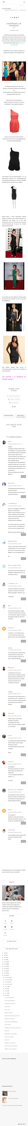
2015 (5, 962)
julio (6, 988)
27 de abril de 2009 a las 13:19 (14, 543)
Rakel (10, 809)
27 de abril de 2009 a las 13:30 (14, 586)
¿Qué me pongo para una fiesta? (12, 1015)
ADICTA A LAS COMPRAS (15, 789)
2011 (5, 970)
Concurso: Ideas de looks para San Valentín (12, 1105)
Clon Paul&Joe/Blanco (10, 1000)
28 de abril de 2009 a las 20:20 (14, 812)
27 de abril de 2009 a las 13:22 (14, 567)
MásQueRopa (12, 541)
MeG (9, 605)
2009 (5, 975)
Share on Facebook (14, 395)
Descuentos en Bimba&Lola (11, 1021)
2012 (5, 968)
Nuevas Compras (9, 1012)
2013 (5, 966)
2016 (5, 959)
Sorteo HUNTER (12, 1091)
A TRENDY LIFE (13, 583)
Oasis (22, 176)
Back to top (21, 1124)
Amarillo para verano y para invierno (13, 1027)
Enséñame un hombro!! (10, 1003)
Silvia (10, 735)
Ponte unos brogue (9, 1036)
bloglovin (5, 929)
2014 (5, 964)
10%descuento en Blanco (11, 1049)
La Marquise (12, 503)
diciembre (7, 977)
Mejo (9, 441)
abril (6, 995)
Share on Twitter (15, 399)
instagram (12, 929)
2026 (5, 953)
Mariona (11, 667)
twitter (11, 923)
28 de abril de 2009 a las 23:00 (14, 832)
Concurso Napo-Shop (13, 1098)
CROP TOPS (8, 1024)
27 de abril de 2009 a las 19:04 (14, 650)
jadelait (11, 761)
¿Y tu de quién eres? (9, 997)
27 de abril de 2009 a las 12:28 (14, 505)
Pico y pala (7, 1009)
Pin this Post (14, 402)
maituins (11, 483)
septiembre (7, 984)
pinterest (5, 935)
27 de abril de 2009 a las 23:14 (14, 670)
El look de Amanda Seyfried (11, 1045)
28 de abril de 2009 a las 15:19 (14, 764)
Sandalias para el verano (10, 1042)
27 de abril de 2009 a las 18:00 (14, 630)
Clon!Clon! (7, 1039)
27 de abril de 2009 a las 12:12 (14, 485)
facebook (5, 923)
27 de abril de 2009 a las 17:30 (14, 608)
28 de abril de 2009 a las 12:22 (14, 715)
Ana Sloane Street (14, 565)
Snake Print (7, 1006)
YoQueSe (11, 628)
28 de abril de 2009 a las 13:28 (14, 738)
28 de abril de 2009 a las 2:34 (14, 693)
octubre (7, 982)
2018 (5, 955)
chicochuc (11, 830)
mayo (6, 993)
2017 (5, 957)
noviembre (7, 979)
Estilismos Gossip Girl (10, 1018)
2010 (5, 973)
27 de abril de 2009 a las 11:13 (14, 444)
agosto (6, 986)
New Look (7, 1030)
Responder (23, 476)
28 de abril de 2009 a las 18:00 (14, 792)
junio (6, 990)
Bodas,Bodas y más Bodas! (11, 1033)
